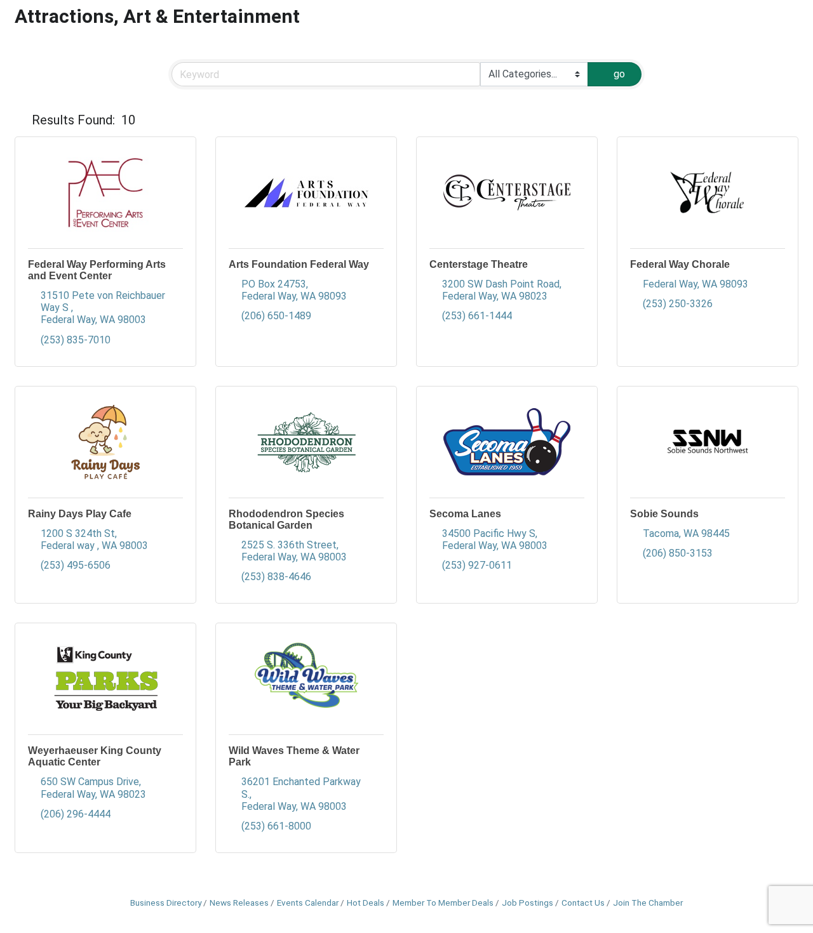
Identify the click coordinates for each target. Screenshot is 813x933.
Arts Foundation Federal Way (299, 264)
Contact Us (583, 902)
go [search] (619, 74)
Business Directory (165, 902)
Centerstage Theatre (478, 264)
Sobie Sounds (664, 513)
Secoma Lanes (465, 513)
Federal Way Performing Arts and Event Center (97, 270)
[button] (21, 120)
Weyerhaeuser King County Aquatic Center (94, 756)
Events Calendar (308, 902)
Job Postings (527, 902)
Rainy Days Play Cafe (79, 513)
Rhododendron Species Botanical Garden (286, 519)
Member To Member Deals (443, 902)
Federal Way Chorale (680, 264)
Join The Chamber (648, 902)
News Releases (239, 902)
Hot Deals (365, 902)
